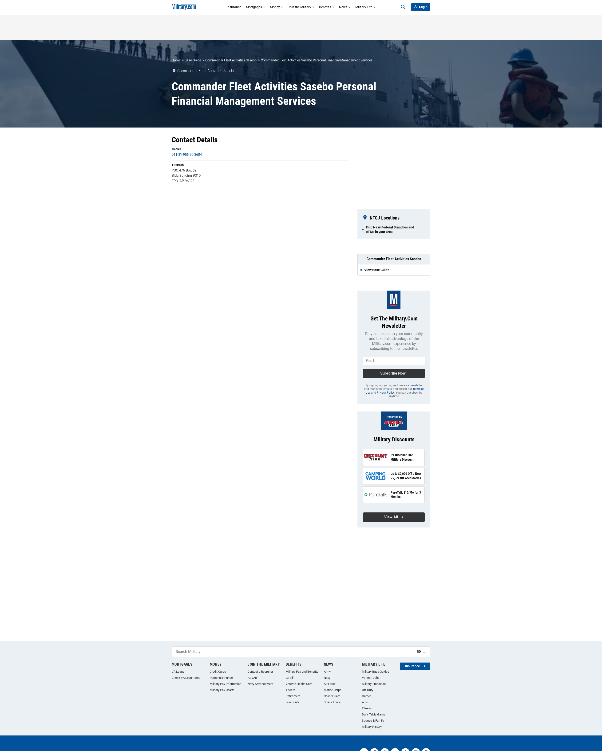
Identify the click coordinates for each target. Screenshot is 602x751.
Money (275, 7)
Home (176, 60)
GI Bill (289, 677)
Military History (372, 726)
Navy (327, 677)
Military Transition (374, 684)
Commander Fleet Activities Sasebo (231, 60)
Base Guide (193, 60)
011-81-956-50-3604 (187, 154)
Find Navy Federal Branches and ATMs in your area (390, 229)
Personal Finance (221, 677)
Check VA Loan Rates (186, 677)
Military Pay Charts (222, 690)
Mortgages (254, 7)
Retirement (293, 696)
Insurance (234, 7)
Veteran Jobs (371, 677)
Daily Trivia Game (373, 714)
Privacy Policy (385, 392)
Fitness (367, 708)
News (343, 7)
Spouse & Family (373, 720)
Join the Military (299, 7)
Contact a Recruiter (260, 671)
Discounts (292, 702)
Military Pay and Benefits (302, 671)
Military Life (363, 7)
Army (327, 671)
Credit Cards (218, 671)
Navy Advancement (260, 684)
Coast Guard (332, 696)
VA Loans (178, 671)
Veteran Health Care (299, 684)
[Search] (403, 7)
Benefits (325, 7)
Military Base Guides (375, 671)
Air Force (330, 684)
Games (367, 696)
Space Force (332, 702)
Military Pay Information (225, 684)
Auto (365, 702)
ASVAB (252, 677)
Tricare (290, 690)
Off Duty (367, 690)
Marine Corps (332, 690)
